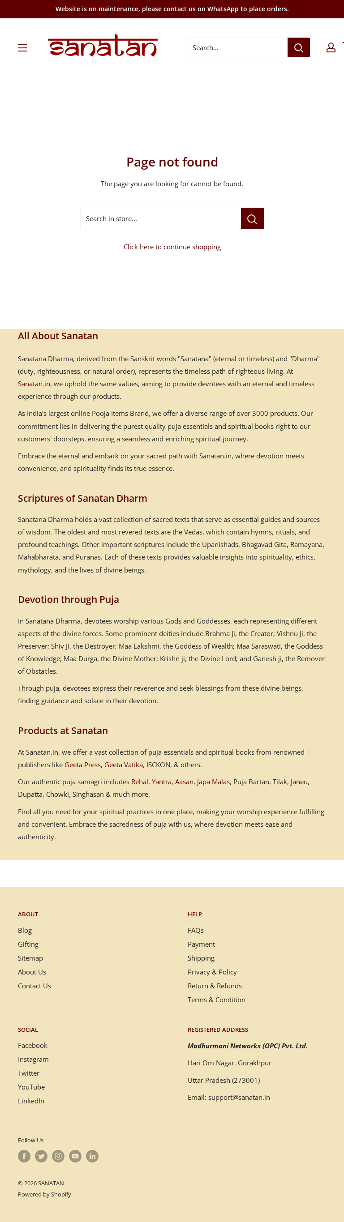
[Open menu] (22, 47)
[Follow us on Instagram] (58, 1156)
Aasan (184, 781)
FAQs (196, 930)
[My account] (331, 47)
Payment (201, 944)
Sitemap (30, 957)
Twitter (28, 1072)
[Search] (299, 47)
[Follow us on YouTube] (75, 1156)
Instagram (33, 1059)
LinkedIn (31, 1100)
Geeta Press (82, 764)
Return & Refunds (215, 985)
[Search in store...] (252, 218)
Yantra (162, 781)
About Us (32, 971)
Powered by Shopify (44, 1194)
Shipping (201, 957)
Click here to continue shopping (172, 246)
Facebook (32, 1045)
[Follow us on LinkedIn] (92, 1156)
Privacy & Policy (212, 971)
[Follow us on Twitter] (41, 1156)
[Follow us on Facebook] (24, 1156)
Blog (25, 930)
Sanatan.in (34, 383)
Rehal (139, 781)
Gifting (28, 944)
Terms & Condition (216, 999)
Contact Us (34, 985)
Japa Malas (213, 781)
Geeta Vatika (123, 764)
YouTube (31, 1086)
